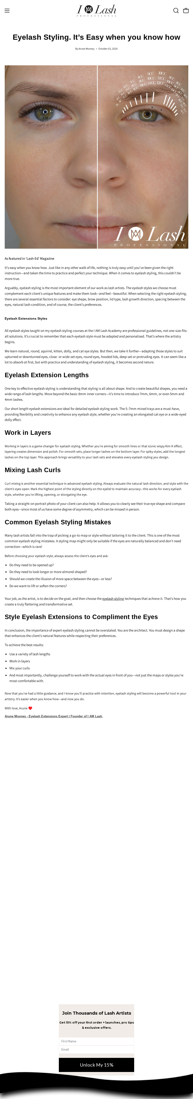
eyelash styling (113, 598)
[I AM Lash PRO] (96, 11)
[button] (175, 10)
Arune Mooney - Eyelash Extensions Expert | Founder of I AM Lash (54, 716)
